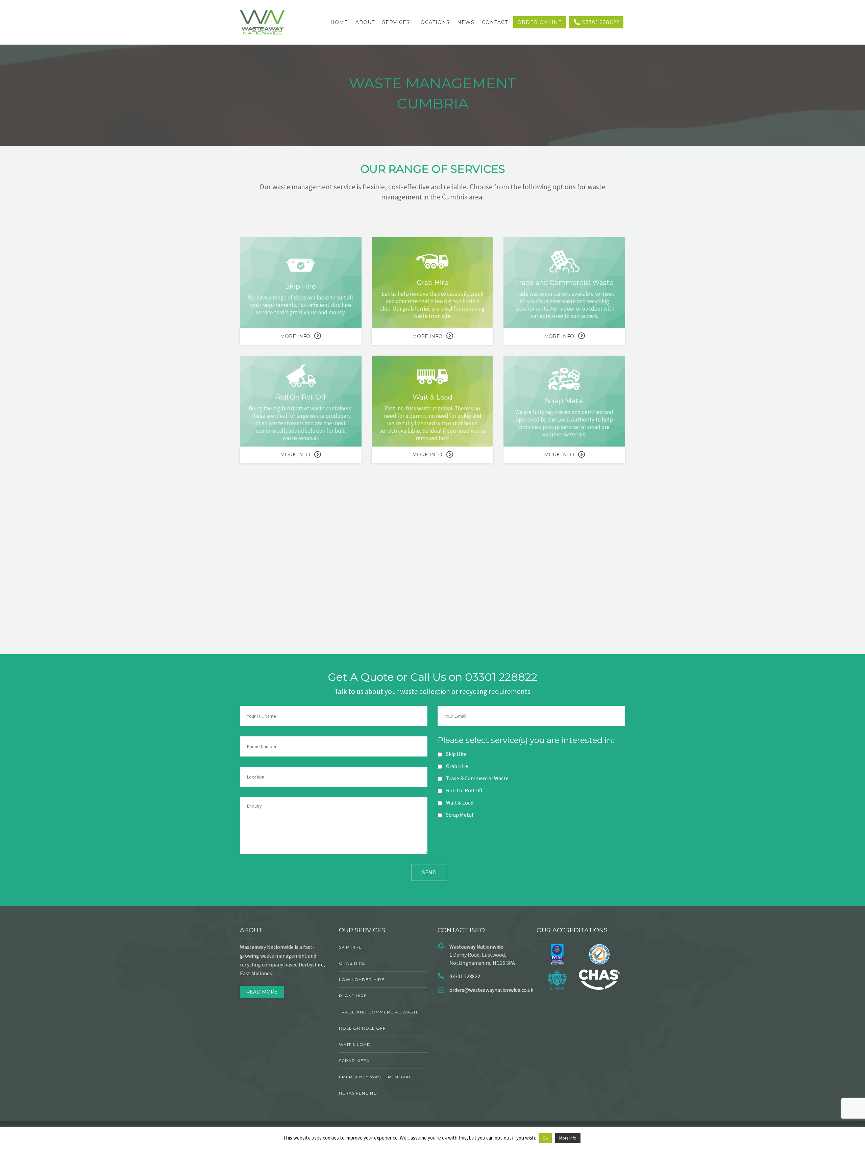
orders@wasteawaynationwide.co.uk (491, 989)
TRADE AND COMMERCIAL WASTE (379, 1011)
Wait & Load (355, 1044)
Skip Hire (350, 947)
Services (396, 22)
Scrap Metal (355, 1060)
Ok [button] (545, 1138)
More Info (295, 336)
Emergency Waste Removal (375, 1076)
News (465, 22)
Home (339, 22)
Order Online (539, 22)
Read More (262, 992)
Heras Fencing (358, 1093)
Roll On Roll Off (362, 1028)
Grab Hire (352, 963)
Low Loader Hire (362, 979)
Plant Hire (353, 995)
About (365, 22)
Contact (495, 22)
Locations (433, 22)
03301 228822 (599, 22)
